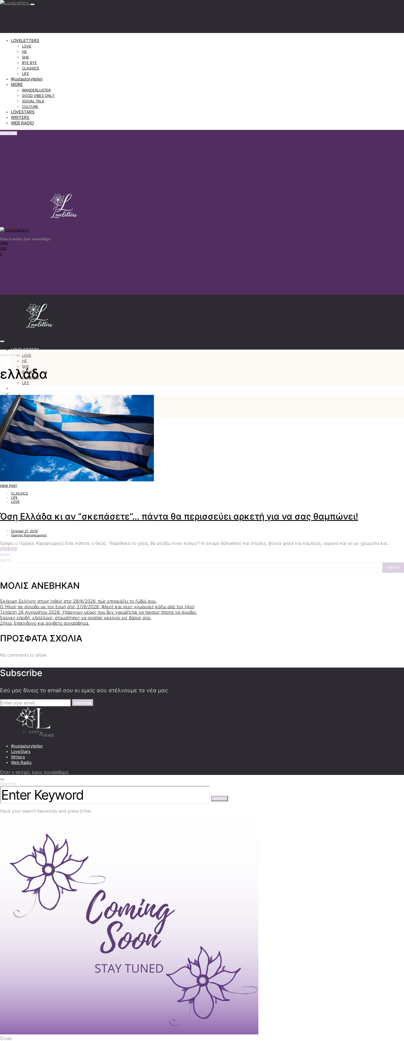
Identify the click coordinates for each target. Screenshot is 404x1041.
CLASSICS (30, 68)
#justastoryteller (27, 79)
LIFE (25, 73)
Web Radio (21, 762)
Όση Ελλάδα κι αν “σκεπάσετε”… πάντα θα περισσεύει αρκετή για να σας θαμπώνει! (179, 516)
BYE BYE (29, 62)
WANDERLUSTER (36, 90)
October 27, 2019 (24, 531)
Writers (18, 757)
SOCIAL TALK (33, 101)
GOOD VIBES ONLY (38, 95)
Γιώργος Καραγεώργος (29, 535)
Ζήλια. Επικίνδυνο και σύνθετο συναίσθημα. (44, 623)
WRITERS (20, 117)
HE (24, 51)
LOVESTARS (23, 112)
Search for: (8, 784)
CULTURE (30, 106)
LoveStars (21, 751)
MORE (17, 84)
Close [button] (6, 1038)
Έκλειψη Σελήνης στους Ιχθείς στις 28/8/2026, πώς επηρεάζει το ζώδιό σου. (78, 601)
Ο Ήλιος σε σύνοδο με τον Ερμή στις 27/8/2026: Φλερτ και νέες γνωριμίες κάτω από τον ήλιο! (97, 606)
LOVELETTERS (25, 40)
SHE (25, 57)
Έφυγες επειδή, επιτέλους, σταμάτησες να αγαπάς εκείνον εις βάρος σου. (75, 617)
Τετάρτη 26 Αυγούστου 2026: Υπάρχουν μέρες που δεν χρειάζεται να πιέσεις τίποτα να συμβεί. (98, 612)
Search (5, 560)
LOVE (26, 46)
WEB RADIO (22, 122)
